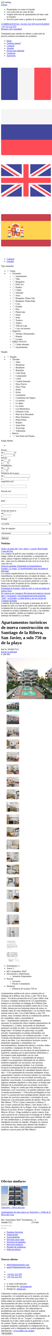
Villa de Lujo (21, 326)
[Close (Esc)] (2, 1225)
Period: (4, 519)
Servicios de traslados (16, 1242)
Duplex (19, 287)
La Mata (19, 403)
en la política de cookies (23, 1331)
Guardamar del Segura (25, 398)
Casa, (18, 304)
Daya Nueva (21, 384)
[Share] (5, 1225)
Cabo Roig (20, 373)
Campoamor (21, 376)
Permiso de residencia (16, 1247)
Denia (18, 389)
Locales (19, 339)
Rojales (19, 422)
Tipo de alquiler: (8, 528)
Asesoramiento (13, 1237)
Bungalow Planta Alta (25, 298)
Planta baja (20, 312)
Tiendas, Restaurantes (25, 334)
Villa (18, 279)
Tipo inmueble (7, 266)
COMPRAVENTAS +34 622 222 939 (18, 24)
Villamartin (20, 431)
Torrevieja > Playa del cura (13, 1207)
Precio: (4, 450)
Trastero (19, 320)
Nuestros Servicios (15, 1232)
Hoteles (19, 336)
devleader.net (26, 1286)
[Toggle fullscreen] (8, 1225)
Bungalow (20, 282)
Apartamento (21, 276)
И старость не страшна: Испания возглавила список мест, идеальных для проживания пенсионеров (25, 594)
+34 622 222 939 (14, 1274)
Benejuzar (20, 365)
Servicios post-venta (15, 1239)
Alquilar (10, 48)
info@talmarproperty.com (18, 1265)
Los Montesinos (23, 409)
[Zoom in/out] (10, 1225)
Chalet (18, 290)
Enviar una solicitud (15, 51)
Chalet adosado (22, 344)
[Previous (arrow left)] (2, 1228)
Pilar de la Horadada (25, 414)
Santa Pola (20, 425)
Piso (17, 309)
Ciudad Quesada (23, 381)
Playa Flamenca (23, 417)
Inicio (9, 41)
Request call (6, 29)
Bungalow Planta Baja (25, 301)
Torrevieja (11, 55)
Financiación (12, 1234)
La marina (20, 400)
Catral (18, 378)
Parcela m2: (6, 491)
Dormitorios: (6, 465)
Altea (18, 362)
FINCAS (20, 284)
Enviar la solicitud (9, 652)
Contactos (11, 53)
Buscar (5, 538)
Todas (12, 271)
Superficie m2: (7, 481)
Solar (18, 317)
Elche (18, 392)
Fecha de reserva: (8, 511)
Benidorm (20, 367)
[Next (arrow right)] (5, 1228)
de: (2, 452)
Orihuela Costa (22, 411)
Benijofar (20, 370)
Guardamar (21, 395)
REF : (3, 501)
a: (2, 455)
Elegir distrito (7, 441)
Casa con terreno (23, 328)
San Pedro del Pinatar (25, 436)
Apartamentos (21, 347)
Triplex (19, 323)
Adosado (19, 293)
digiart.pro (21, 1289)
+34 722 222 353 (14, 1277)
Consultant (17, 29)
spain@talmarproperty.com (18, 1267)
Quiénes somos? (14, 43)
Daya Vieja (21, 387)
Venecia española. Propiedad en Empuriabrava (21, 566)
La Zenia (20, 406)
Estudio (19, 306)
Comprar (10, 46)
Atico (17, 295)
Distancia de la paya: (10, 473)
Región (4, 352)
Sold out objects (14, 1249)
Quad (18, 315)
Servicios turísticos (15, 1244)
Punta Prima (21, 420)
